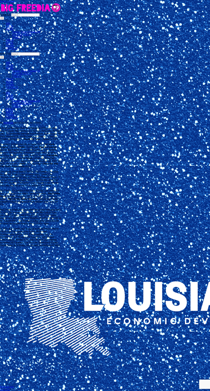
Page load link (7, 386)
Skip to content (7, 1)
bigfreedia (8, 122)
